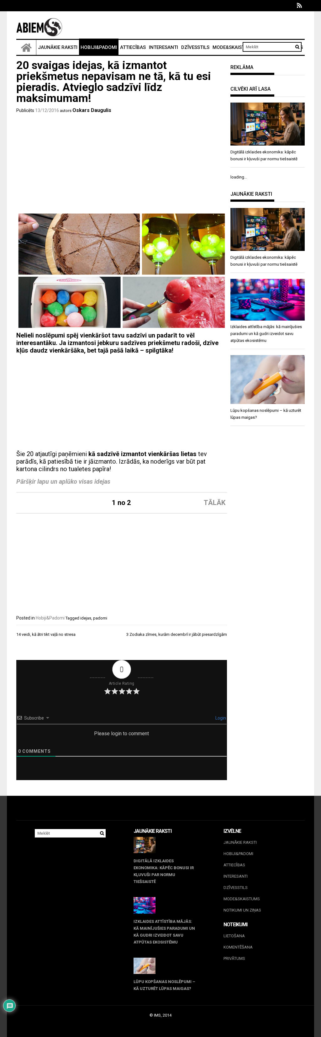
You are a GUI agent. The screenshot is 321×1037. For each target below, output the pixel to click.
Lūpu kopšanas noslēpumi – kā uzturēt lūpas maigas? (164, 985)
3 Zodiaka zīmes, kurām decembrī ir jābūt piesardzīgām (176, 634)
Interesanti (163, 47)
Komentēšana (238, 947)
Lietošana (234, 935)
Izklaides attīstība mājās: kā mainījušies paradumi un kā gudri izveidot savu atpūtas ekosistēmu (164, 931)
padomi (100, 618)
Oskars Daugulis (91, 110)
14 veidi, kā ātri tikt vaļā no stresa (46, 634)
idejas (85, 618)
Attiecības (133, 47)
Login (220, 718)
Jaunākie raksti (57, 47)
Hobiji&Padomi (99, 47)
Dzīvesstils (195, 47)
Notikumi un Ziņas (242, 910)
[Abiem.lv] (26, 47)
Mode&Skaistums (234, 47)
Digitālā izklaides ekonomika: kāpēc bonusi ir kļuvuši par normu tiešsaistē (164, 871)
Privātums (234, 958)
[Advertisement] (121, 164)
